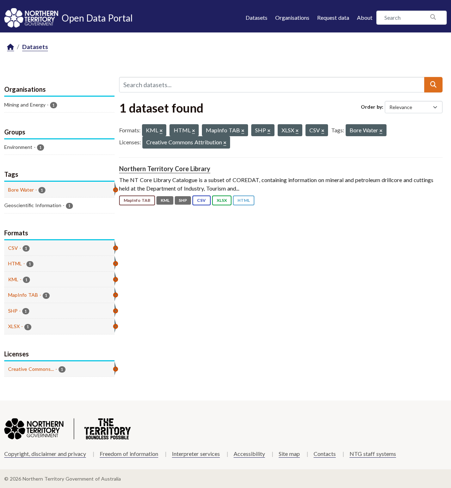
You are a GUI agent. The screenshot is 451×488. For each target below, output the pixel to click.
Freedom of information (129, 453)
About (364, 17)
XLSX (222, 200)
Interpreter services (196, 453)
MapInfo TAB (137, 200)
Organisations (292, 17)
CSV (201, 200)
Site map (289, 453)
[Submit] (433, 84)
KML (165, 200)
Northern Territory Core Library (164, 169)
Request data (333, 17)
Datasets (256, 17)
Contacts (325, 453)
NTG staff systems (373, 453)
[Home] (10, 47)
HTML (243, 200)
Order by (371, 107)
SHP (183, 200)
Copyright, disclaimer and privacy (45, 453)
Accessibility (249, 453)
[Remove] (161, 131)
